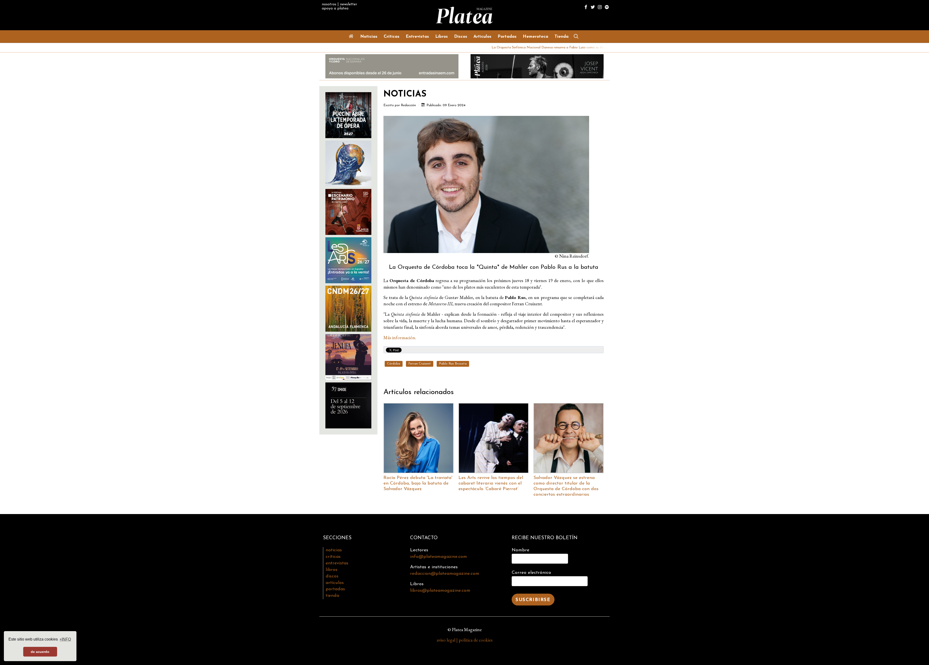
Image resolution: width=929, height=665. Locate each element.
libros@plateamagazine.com (440, 590)
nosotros (329, 4)
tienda (332, 595)
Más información (399, 338)
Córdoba (393, 363)
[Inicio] (352, 36)
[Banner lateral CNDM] (348, 308)
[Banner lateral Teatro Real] (348, 115)
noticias (334, 550)
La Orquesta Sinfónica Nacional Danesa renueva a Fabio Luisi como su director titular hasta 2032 (518, 47)
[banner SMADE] (348, 405)
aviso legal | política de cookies (465, 640)
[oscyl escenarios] (348, 211)
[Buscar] (577, 36)
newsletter (348, 4)
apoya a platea (335, 8)
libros (331, 570)
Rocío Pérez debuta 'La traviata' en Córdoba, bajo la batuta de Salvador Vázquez (417, 483)
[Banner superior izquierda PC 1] (391, 66)
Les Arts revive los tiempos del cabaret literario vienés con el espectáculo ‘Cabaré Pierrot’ (490, 483)
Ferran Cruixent (419, 363)
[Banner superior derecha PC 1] (537, 66)
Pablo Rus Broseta (453, 363)
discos (332, 576)
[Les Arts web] (348, 260)
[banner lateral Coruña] (348, 356)
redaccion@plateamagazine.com (444, 573)
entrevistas (337, 563)
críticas (333, 556)
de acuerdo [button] (40, 652)
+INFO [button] (65, 639)
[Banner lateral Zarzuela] (348, 163)
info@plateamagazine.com (438, 556)
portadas (335, 589)
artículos (335, 583)
